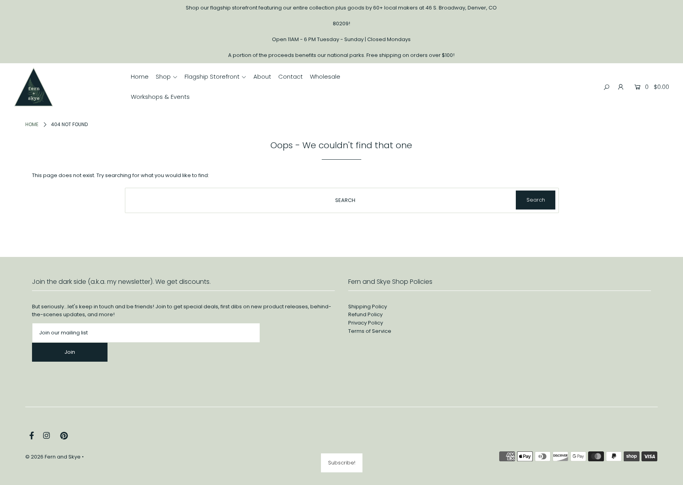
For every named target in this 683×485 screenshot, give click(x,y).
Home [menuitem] (140, 76)
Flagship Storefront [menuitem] (212, 76)
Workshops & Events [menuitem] (160, 96)
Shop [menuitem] (163, 76)
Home (31, 124)
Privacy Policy (365, 322)
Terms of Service (369, 331)
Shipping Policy (367, 306)
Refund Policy (365, 314)
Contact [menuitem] (290, 76)
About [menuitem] (262, 76)
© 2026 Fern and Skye (53, 456)
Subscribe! (341, 462)
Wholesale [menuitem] (325, 76)
